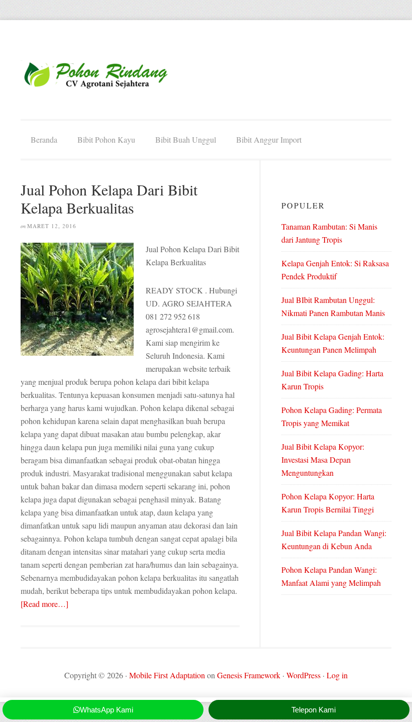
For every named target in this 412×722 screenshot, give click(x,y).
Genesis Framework (248, 675)
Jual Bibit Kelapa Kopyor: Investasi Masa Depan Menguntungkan (322, 459)
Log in (337, 675)
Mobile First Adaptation (167, 675)
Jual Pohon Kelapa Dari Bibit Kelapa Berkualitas (109, 198)
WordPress (303, 675)
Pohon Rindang (96, 74)
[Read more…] (44, 603)
